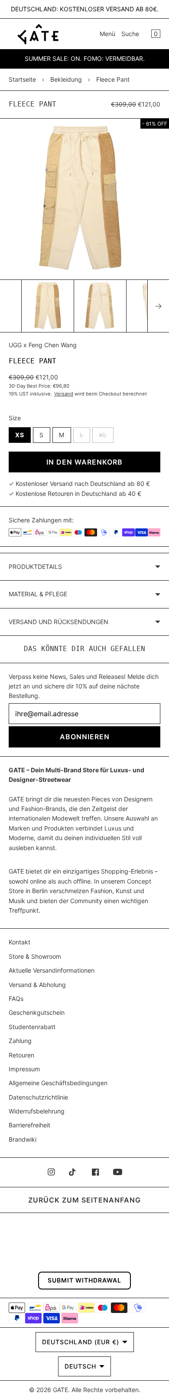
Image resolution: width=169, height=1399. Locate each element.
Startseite (22, 79)
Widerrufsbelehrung (37, 1111)
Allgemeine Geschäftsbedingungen (58, 1083)
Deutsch (80, 1366)
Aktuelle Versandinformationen (51, 970)
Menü (107, 33)
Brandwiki (22, 1139)
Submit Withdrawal (84, 1280)
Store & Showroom (35, 956)
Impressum (24, 1069)
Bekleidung (66, 79)
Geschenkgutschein (37, 1012)
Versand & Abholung (37, 984)
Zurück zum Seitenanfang (84, 1200)
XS (19, 435)
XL (106, 435)
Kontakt (19, 942)
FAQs (16, 998)
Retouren (21, 1055)
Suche (130, 33)
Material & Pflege (38, 594)
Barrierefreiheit (29, 1125)
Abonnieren (85, 736)
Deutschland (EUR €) (80, 1342)
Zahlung (20, 1040)
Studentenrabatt (32, 1026)
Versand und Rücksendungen (58, 621)
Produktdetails (35, 566)
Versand (63, 394)
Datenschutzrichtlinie (38, 1097)
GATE (60, 1389)
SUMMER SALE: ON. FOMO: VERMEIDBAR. (85, 58)
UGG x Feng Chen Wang (43, 345)
